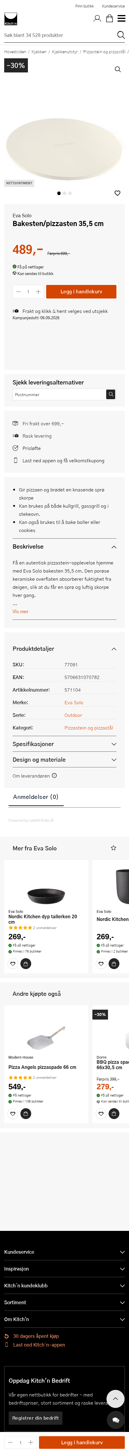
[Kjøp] (25, 963)
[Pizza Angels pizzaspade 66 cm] (46, 1031)
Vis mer (20, 611)
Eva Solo (22, 215)
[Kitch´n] (10, 19)
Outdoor (73, 714)
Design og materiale (39, 759)
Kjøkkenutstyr (65, 51)
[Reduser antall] (18, 291)
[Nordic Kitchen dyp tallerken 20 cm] (46, 885)
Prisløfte (31, 448)
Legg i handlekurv (81, 291)
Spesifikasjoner (33, 743)
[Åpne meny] (121, 18)
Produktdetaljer (33, 648)
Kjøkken (39, 51)
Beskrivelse (28, 546)
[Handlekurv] (109, 18)
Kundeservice (113, 6)
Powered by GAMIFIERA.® (31, 820)
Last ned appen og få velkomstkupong (63, 460)
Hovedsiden (15, 51)
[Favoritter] (13, 963)
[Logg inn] (97, 18)
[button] (117, 193)
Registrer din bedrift (35, 1418)
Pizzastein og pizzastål (88, 727)
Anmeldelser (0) (36, 796)
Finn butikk (84, 6)
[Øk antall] (38, 291)
